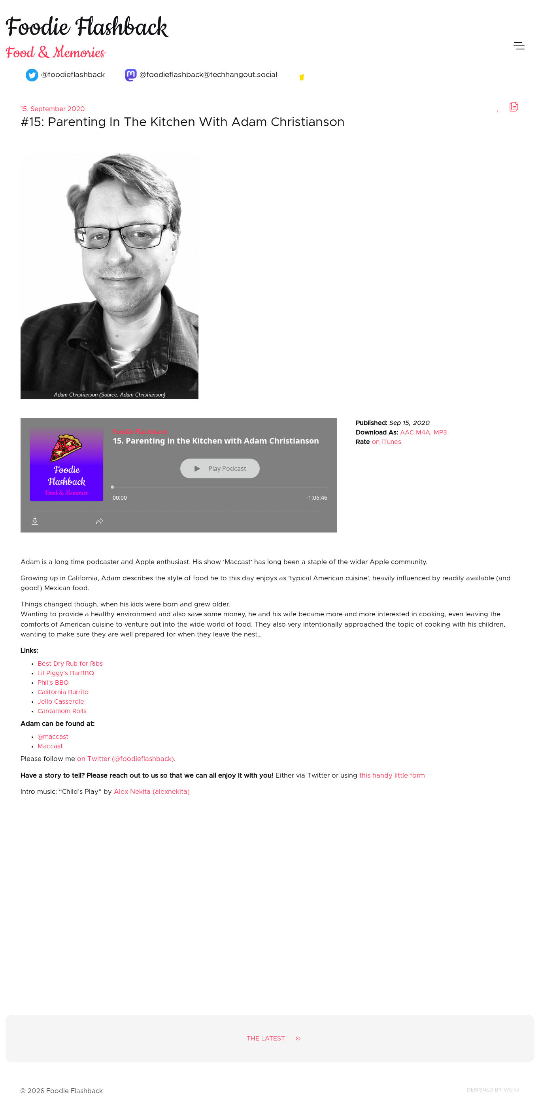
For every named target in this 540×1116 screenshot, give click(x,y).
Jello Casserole (61, 702)
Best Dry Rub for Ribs (70, 664)
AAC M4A (415, 432)
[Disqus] (270, 899)
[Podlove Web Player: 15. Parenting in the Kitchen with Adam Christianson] (179, 475)
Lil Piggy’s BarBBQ (66, 673)
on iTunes (386, 442)
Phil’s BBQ (53, 683)
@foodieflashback (72, 75)
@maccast (53, 737)
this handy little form (392, 775)
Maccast (50, 746)
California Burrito (63, 692)
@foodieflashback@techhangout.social (207, 75)
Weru (511, 1090)
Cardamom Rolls (62, 711)
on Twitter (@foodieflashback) (125, 759)
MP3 (440, 432)
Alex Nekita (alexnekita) (152, 792)
